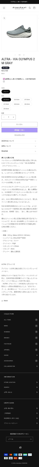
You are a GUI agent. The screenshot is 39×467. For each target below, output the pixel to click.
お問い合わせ (8, 392)
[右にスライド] (24, 55)
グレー (7, 92)
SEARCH (6, 387)
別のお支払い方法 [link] (19, 135)
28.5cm (27, 104)
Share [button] (6, 300)
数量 (3, 113)
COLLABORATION (9, 366)
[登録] (30, 439)
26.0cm (7, 100)
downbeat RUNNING (21, 463)
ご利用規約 (7, 413)
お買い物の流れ (9, 408)
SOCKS (6, 355)
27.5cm (7, 104)
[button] (4, 8)
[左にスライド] (15, 55)
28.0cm (17, 104)
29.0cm (7, 109)
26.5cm (17, 100)
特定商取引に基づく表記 (11, 418)
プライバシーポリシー (11, 423)
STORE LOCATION (9, 382)
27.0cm (27, 100)
